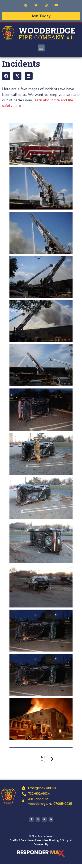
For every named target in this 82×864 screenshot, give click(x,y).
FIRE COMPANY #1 (46, 37)
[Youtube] (56, 5)
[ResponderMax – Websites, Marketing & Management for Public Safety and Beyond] (41, 854)
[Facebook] (26, 5)
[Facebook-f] (31, 819)
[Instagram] (46, 5)
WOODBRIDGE (47, 30)
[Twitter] (36, 5)
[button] (41, 47)
